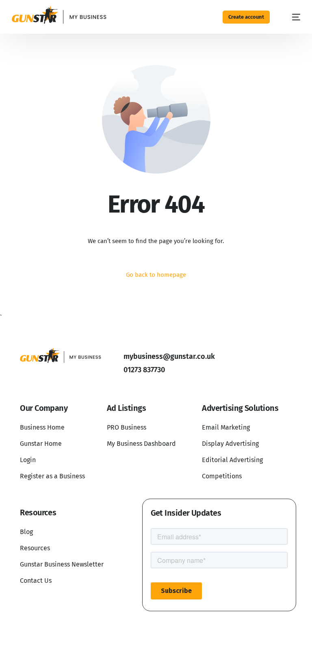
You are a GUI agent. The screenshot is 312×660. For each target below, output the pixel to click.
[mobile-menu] (291, 17)
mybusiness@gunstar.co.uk (169, 356)
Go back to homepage (156, 274)
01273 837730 (144, 369)
